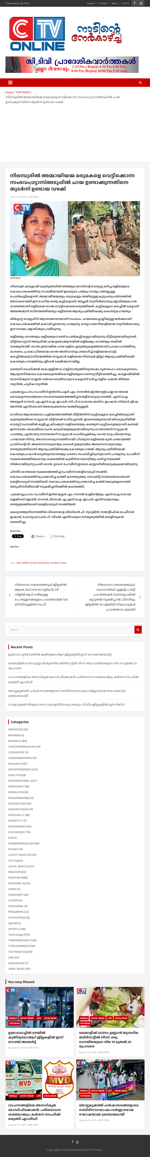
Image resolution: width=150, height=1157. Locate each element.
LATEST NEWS (17, 854)
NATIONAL (15, 883)
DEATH (25, 563)
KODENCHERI (17, 803)
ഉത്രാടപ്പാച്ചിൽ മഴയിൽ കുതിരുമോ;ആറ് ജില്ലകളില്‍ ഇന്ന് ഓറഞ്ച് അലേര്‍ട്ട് (59, 654)
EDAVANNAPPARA (20, 758)
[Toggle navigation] (10, 82)
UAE (11, 957)
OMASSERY (15, 894)
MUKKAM (14, 877)
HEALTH (13, 775)
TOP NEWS (15, 951)
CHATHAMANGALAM (21, 746)
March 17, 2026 (18, 197)
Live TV (126, 3)
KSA (11, 837)
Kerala (33, 563)
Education (14, 763)
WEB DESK (33, 197)
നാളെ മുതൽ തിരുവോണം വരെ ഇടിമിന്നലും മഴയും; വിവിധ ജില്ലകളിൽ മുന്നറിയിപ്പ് (66, 704)
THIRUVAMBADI (18, 946)
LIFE (11, 860)
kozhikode (43, 563)
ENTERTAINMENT (19, 769)
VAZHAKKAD (16, 963)
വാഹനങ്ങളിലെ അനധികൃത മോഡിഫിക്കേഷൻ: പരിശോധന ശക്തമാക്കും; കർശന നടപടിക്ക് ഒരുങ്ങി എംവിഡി (34, 1112)
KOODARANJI (17, 826)
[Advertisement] (75, 131)
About (115, 3)
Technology (15, 934)
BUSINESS (14, 741)
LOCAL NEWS (17, 866)
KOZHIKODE (16, 832)
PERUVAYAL (16, 906)
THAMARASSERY (19, 940)
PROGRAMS (16, 911)
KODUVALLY (16, 815)
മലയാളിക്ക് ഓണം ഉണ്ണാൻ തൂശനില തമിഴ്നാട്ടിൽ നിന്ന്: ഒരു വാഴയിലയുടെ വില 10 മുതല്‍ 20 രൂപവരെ (108, 1039)
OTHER (13, 900)
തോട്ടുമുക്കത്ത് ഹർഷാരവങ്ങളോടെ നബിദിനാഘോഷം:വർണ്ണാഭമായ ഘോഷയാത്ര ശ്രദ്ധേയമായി (109, 1110)
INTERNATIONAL (19, 780)
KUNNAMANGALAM (21, 843)
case (18, 563)
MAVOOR (14, 872)
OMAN (12, 889)
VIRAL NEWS (16, 968)
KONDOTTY (15, 820)
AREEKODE (15, 729)
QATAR (12, 923)
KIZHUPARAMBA (19, 798)
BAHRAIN (14, 735)
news (63, 563)
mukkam (55, 563)
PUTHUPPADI (17, 917)
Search (138, 630)
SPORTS (13, 929)
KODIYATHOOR (18, 809)
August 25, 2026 (17, 1047)
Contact (103, 3)
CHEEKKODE (16, 752)
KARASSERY (16, 786)
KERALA (13, 792)
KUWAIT (13, 849)
